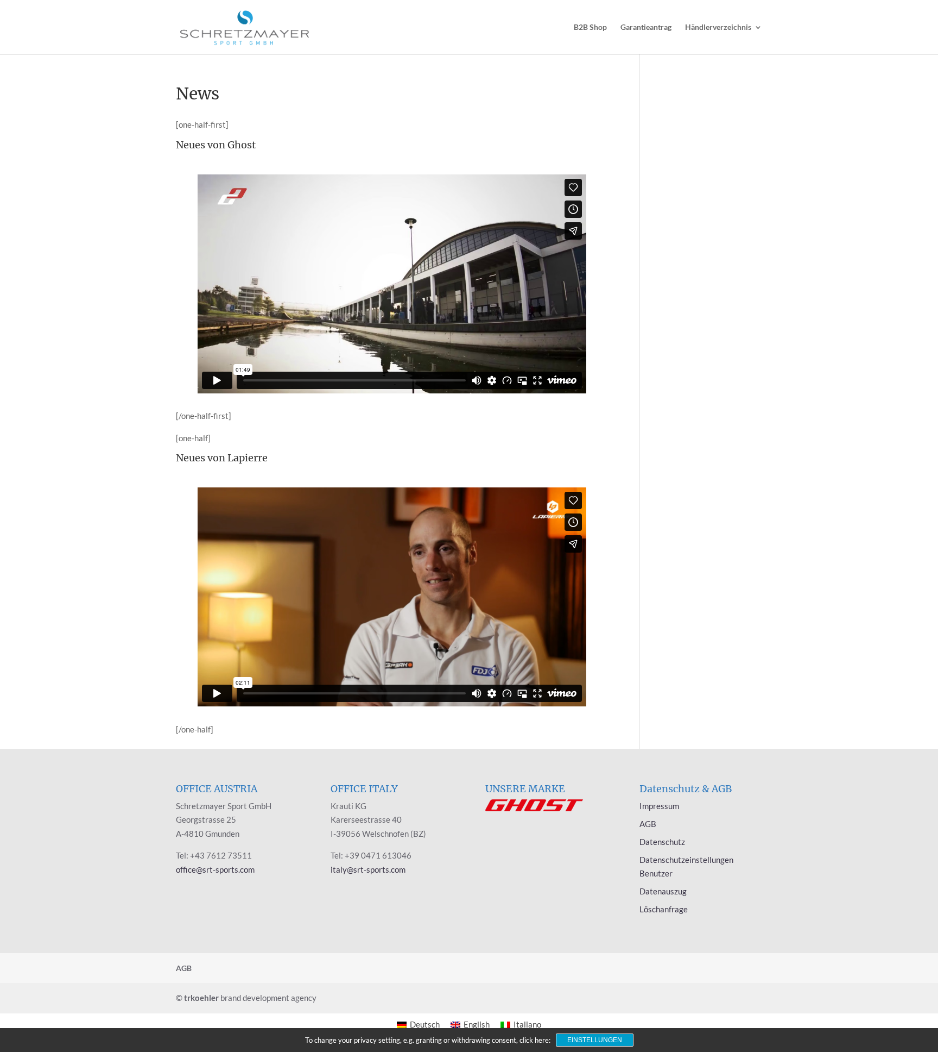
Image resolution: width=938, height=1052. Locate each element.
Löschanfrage (663, 909)
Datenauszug (663, 891)
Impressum (659, 806)
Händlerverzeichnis (718, 27)
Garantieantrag (645, 27)
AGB (647, 824)
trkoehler (201, 998)
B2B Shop (590, 27)
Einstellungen (594, 1040)
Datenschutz (662, 842)
